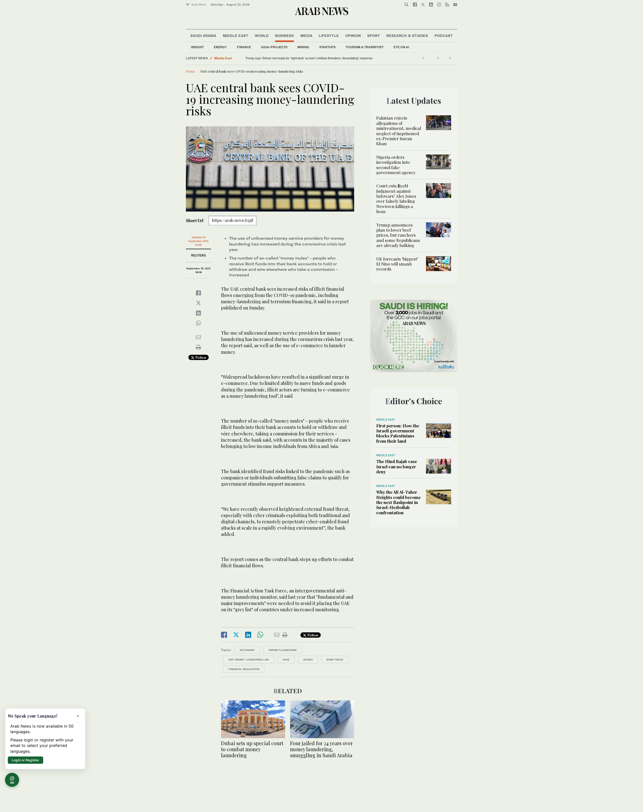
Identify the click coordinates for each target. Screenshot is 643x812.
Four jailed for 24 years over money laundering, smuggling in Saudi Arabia (321, 749)
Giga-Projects (274, 47)
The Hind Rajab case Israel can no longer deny (396, 466)
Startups (327, 47)
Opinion (353, 35)
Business (284, 35)
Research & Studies (407, 35)
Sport (373, 35)
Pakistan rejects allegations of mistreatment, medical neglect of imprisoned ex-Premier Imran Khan (398, 130)
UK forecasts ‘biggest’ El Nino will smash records (397, 264)
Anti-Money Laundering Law (248, 659)
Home (190, 71)
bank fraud (335, 659)
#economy (247, 649)
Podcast (444, 35)
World (262, 35)
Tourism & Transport (365, 47)
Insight (197, 47)
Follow (200, 357)
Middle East (235, 35)
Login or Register (25, 760)
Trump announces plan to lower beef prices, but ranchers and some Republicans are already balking (398, 235)
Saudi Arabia (203, 35)
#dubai (308, 659)
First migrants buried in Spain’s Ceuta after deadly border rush (287, 58)
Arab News (198, 4)
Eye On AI (401, 47)
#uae (286, 659)
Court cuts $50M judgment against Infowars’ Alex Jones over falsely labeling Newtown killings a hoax (396, 198)
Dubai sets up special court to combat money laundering (252, 749)
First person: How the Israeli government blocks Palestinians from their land (397, 433)
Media (306, 35)
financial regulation (243, 669)
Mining (303, 47)
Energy (220, 47)
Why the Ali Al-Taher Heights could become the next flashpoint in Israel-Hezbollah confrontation (398, 502)
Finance (244, 47)
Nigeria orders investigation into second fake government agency (396, 164)
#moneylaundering (283, 649)
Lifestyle (329, 35)
